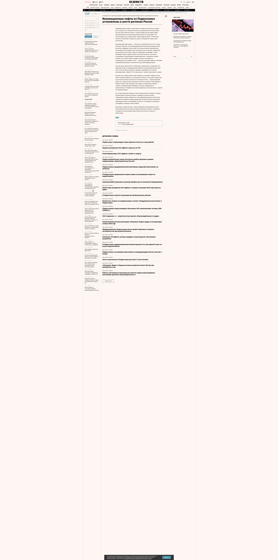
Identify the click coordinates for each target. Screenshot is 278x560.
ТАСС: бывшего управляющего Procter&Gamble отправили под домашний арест (92, 186)
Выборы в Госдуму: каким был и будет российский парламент (184, 12)
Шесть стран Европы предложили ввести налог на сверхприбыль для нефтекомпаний (91, 160)
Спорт (174, 7)
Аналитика (124, 7)
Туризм (187, 7)
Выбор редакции (106, 12)
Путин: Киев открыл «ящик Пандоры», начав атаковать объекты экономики (92, 227)
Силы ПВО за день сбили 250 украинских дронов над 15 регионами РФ (92, 152)
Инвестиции (119, 5)
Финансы (113, 5)
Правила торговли (95, 7)
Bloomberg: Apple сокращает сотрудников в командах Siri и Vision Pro (91, 273)
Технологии (126, 5)
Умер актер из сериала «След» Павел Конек (90, 145)
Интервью (173, 5)
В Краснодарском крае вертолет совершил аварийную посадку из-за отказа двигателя (91, 219)
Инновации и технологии (154, 7)
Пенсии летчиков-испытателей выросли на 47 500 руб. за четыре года (92, 50)
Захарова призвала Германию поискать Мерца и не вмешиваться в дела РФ (92, 281)
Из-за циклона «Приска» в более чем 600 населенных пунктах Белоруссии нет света (91, 131)
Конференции (181, 7)
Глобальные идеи (93, 5)
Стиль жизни (166, 5)
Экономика (106, 5)
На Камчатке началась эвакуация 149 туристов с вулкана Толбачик (91, 64)
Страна (135, 7)
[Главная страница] (136, 2)
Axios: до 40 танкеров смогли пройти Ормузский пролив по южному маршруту (91, 122)
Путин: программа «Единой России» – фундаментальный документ (92, 235)
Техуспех (164, 7)
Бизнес (100, 5)
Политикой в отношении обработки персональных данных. (138, 558)
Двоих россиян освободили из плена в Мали (92, 139)
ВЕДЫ (88, 7)
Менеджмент (159, 5)
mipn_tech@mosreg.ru (128, 124)
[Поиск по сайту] (184, 2)
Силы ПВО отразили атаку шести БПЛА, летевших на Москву (91, 95)
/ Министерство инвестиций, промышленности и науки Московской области (140, 15)
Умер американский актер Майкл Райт (91, 250)
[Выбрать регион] (181, 2)
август (95, 13)
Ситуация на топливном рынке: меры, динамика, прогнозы (154, 12)
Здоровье (169, 7)
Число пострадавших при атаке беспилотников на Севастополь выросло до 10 (92, 203)
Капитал (130, 7)
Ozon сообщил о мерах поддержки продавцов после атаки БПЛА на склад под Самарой (92, 106)
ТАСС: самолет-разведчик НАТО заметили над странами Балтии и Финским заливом (91, 264)
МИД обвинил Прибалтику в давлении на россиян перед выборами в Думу (92, 73)
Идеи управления (105, 7)
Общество (152, 5)
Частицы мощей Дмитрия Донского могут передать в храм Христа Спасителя (91, 256)
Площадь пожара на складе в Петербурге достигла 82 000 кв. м (92, 88)
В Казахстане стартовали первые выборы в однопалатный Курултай (91, 43)
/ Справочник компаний (116, 15)
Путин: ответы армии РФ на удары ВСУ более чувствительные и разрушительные (92, 211)
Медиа (132, 5)
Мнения (179, 5)
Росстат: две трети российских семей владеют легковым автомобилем (92, 58)
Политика (146, 5)
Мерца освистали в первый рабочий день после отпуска (92, 178)
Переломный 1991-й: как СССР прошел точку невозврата (125, 12)
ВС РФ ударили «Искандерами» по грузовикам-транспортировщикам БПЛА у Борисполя (92, 169)
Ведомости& (118, 7)
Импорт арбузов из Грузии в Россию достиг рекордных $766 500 (92, 80)
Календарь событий (87, 14)
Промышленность (143, 7)
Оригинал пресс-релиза (121, 130)
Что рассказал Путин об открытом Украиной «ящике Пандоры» (91, 194)
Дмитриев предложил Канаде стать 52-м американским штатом (90, 114)
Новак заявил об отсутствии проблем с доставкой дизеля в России (92, 289)
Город (112, 7)
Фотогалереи (185, 5)
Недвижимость (138, 5)
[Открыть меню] (193, 2)
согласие (129, 557)
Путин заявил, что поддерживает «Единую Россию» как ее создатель (91, 243)
